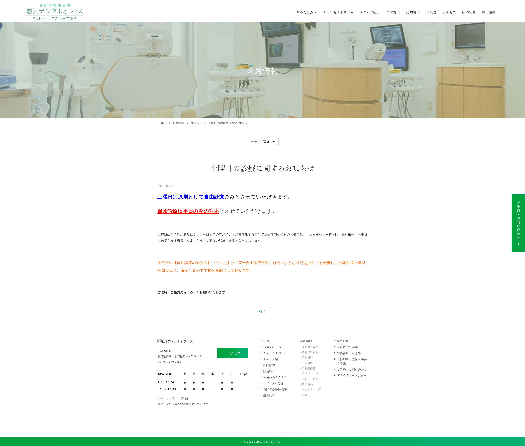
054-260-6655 (172, 361)
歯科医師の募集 (347, 347)
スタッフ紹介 (370, 12)
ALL (262, 311)
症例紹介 (469, 12)
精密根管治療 (310, 352)
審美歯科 (307, 384)
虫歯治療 (307, 362)
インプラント (310, 373)
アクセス (234, 353)
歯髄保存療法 (310, 346)
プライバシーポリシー (351, 375)
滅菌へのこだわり (275, 377)
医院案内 (393, 12)
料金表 (431, 12)
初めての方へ (306, 12)
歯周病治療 (309, 368)
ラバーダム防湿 (273, 383)
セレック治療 (310, 378)
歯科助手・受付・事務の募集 (352, 361)
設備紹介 (269, 371)
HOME (268, 341)
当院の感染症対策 (275, 389)
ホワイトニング (311, 389)
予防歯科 (307, 357)
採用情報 (489, 12)
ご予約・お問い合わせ (352, 369)
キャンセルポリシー (338, 12)
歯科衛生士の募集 (349, 353)
